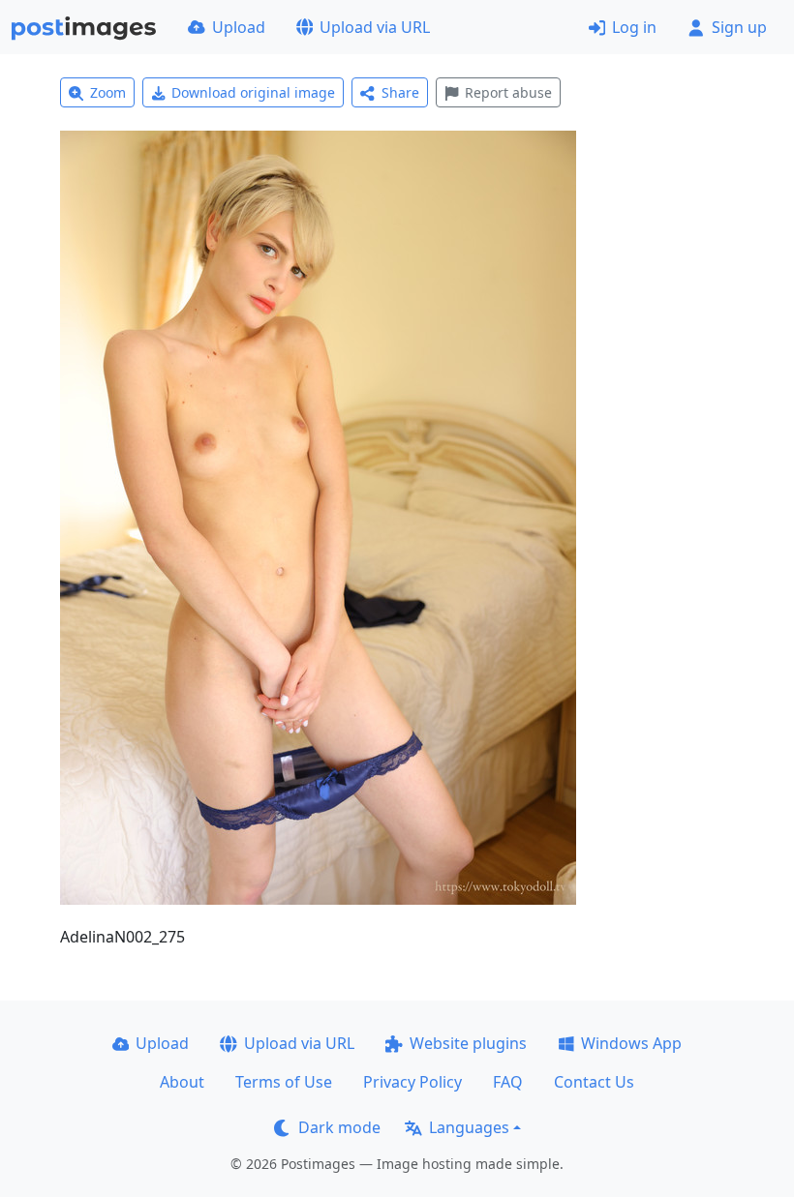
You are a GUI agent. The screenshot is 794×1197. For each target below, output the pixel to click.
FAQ (508, 1081)
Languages (469, 1127)
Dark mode (339, 1127)
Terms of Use (283, 1081)
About (182, 1081)
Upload (238, 27)
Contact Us (594, 1081)
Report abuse (508, 92)
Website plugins (468, 1043)
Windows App (631, 1043)
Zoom (108, 92)
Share (400, 92)
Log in (634, 27)
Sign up (739, 27)
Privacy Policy (412, 1081)
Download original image (253, 92)
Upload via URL (375, 27)
